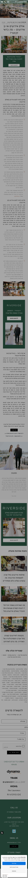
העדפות (14, 871)
